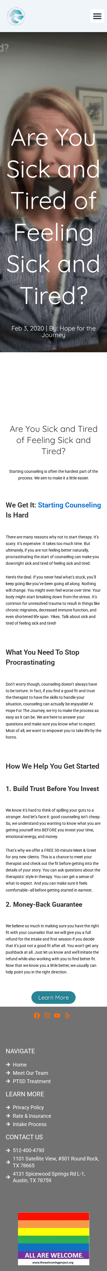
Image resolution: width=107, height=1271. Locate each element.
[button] (97, 16)
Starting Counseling (69, 505)
